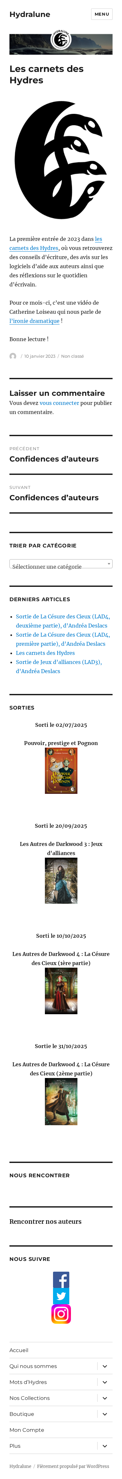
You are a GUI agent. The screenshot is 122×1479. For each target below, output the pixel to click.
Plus (14, 1446)
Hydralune (29, 14)
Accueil (18, 1350)
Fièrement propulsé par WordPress (73, 1466)
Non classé (72, 356)
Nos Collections (29, 1398)
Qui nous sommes (33, 1366)
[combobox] (61, 563)
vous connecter (59, 403)
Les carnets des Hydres (45, 653)
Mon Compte (26, 1430)
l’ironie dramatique (34, 321)
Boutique (21, 1414)
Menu (102, 14)
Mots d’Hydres (28, 1382)
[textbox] (61, 567)
